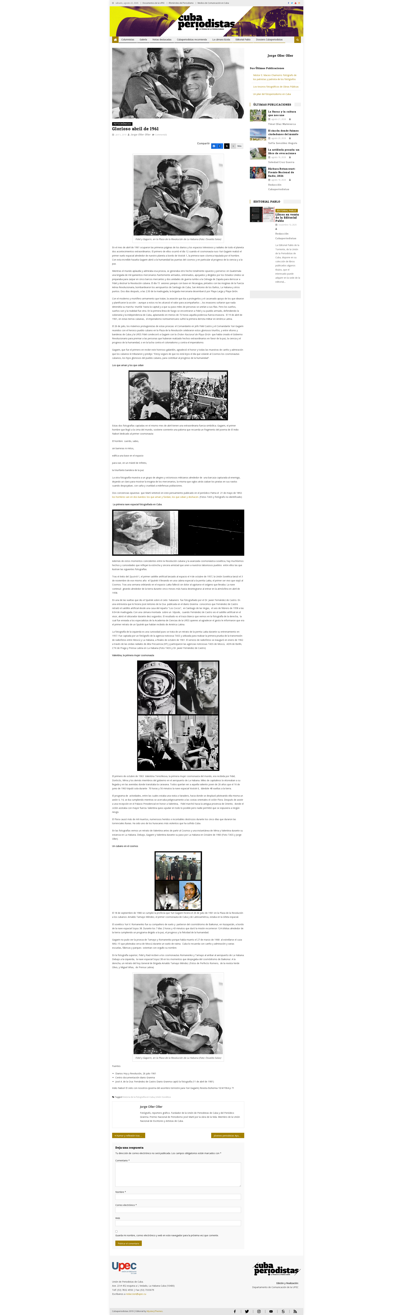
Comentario (122, 1160)
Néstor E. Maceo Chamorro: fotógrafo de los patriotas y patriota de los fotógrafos (275, 77)
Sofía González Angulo (282, 143)
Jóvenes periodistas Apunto (228, 1135)
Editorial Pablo (243, 39)
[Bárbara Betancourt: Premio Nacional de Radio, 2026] (258, 172)
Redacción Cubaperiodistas (278, 187)
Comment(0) (161, 134)
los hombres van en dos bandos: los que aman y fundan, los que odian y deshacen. (155, 496)
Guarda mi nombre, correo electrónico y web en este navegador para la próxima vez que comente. (167, 1235)
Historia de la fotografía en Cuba (139, 1096)
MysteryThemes (155, 1311)
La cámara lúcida (221, 39)
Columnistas (127, 39)
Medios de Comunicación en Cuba (213, 3)
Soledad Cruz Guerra (281, 162)
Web (117, 1218)
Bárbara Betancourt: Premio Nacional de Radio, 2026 (282, 172)
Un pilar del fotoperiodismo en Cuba (272, 94)
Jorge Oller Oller (141, 134)
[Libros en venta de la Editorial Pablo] (262, 214)
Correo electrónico (126, 1205)
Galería (143, 39)
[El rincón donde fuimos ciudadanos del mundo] (258, 134)
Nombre (120, 1191)
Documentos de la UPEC (154, 3)
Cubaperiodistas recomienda (192, 39)
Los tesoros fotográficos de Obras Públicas (276, 86)
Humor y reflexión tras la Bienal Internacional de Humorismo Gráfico (130, 1135)
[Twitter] (227, 146)
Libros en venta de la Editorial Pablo (287, 218)
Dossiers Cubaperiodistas (269, 39)
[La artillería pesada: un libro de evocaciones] (258, 153)
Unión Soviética (163, 1096)
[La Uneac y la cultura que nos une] (258, 115)
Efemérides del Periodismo (181, 3)
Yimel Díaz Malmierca (282, 124)
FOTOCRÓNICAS (122, 124)
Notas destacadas (161, 39)
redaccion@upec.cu (136, 1293)
